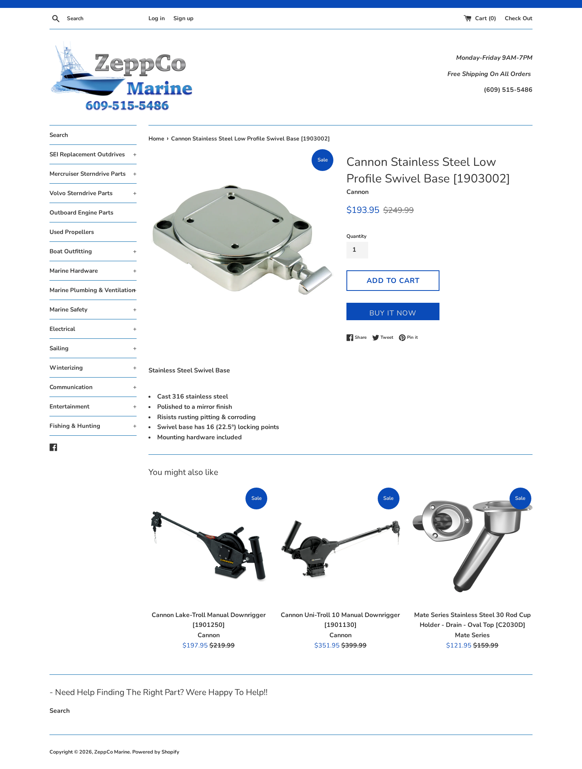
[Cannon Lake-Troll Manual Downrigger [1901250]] (208, 546)
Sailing (93, 348)
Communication (93, 387)
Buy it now (393, 313)
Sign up (183, 18)
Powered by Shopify (155, 752)
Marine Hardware (93, 271)
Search (58, 135)
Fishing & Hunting (93, 426)
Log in (156, 18)
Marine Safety (93, 309)
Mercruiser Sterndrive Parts (93, 174)
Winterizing (93, 368)
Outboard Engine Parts (81, 212)
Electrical (93, 329)
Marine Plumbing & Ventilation (93, 290)
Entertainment (93, 406)
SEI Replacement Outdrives (93, 154)
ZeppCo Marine (112, 752)
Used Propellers (71, 232)
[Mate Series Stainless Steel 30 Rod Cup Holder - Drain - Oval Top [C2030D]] (473, 546)
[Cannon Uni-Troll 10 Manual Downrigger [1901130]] (340, 546)
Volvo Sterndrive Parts (93, 193)
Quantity (356, 236)
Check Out (519, 18)
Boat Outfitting (93, 251)
